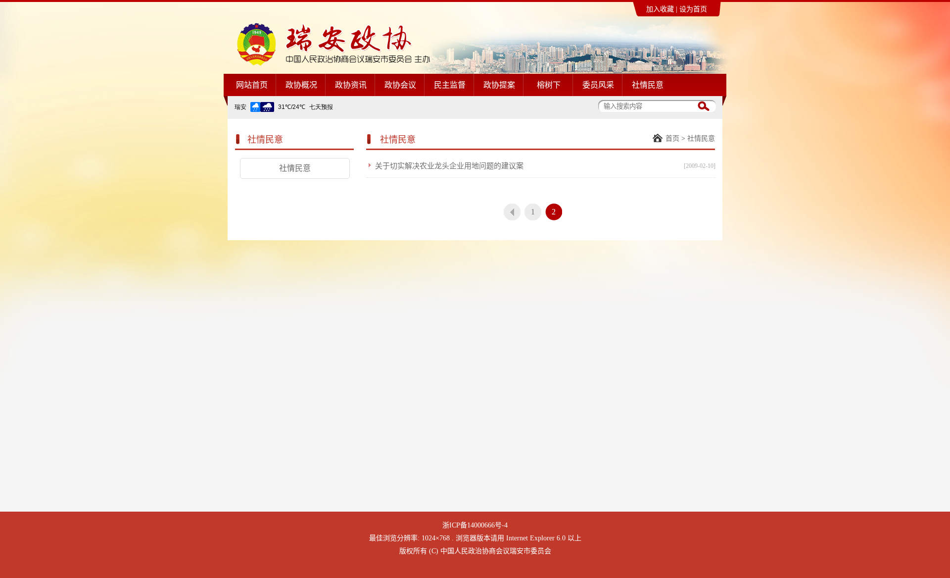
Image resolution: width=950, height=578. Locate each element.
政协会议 (400, 85)
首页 (672, 138)
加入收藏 (660, 9)
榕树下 (549, 85)
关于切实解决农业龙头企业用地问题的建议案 (449, 166)
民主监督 (450, 85)
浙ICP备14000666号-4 (475, 525)
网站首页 (252, 85)
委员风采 (598, 85)
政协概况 (301, 85)
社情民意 (648, 85)
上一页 (512, 212)
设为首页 (693, 9)
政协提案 (499, 85)
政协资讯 (351, 85)
